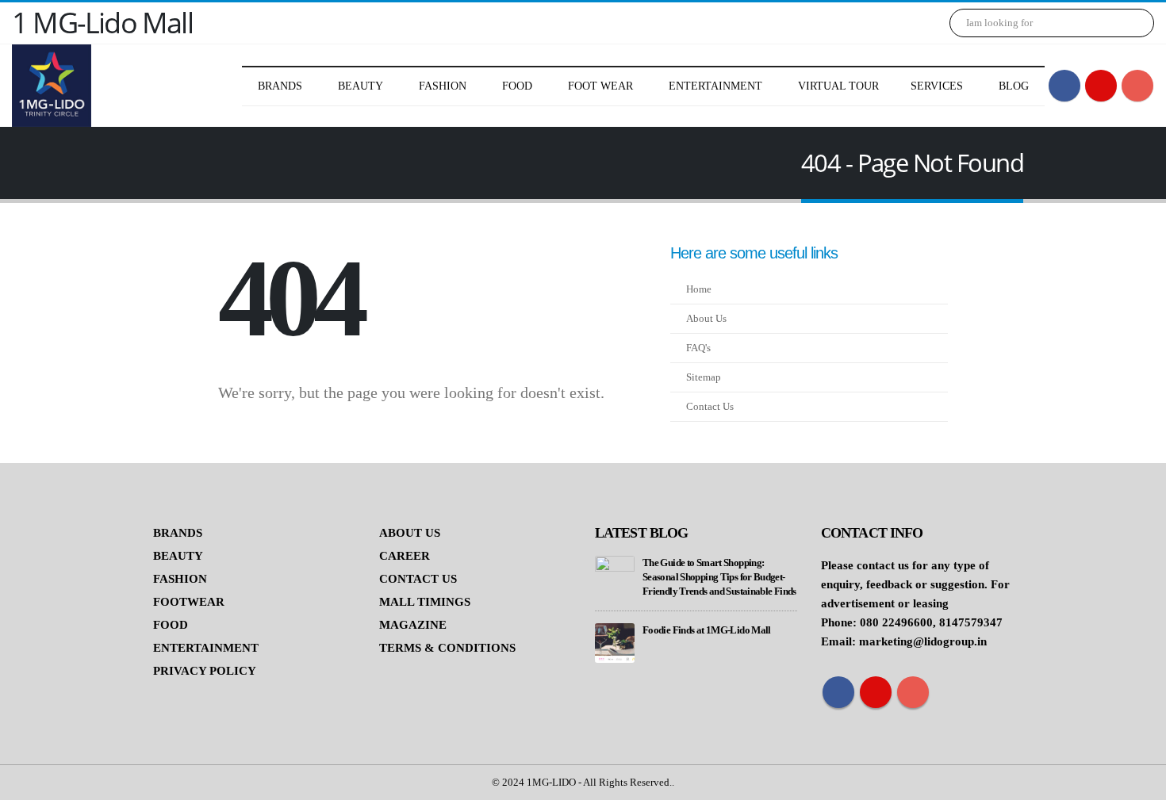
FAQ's (698, 348)
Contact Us (710, 406)
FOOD (170, 624)
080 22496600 (896, 622)
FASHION (180, 578)
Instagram (913, 692)
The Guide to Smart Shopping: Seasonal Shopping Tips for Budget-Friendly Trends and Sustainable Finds (719, 577)
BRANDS (177, 532)
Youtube (876, 692)
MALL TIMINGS (424, 601)
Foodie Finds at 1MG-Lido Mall (706, 630)
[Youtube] (1101, 85)
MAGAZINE (413, 624)
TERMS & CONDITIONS (447, 647)
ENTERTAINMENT (206, 647)
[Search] (1131, 23)
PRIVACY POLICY (204, 670)
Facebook (838, 692)
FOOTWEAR (188, 601)
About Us (706, 318)
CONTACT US (418, 578)
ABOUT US (409, 532)
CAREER (404, 555)
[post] (615, 574)
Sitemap (703, 377)
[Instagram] (1137, 85)
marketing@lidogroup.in (923, 641)
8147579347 (971, 622)
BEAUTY (178, 555)
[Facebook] (1064, 85)
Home (698, 289)
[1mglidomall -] (51, 85)
